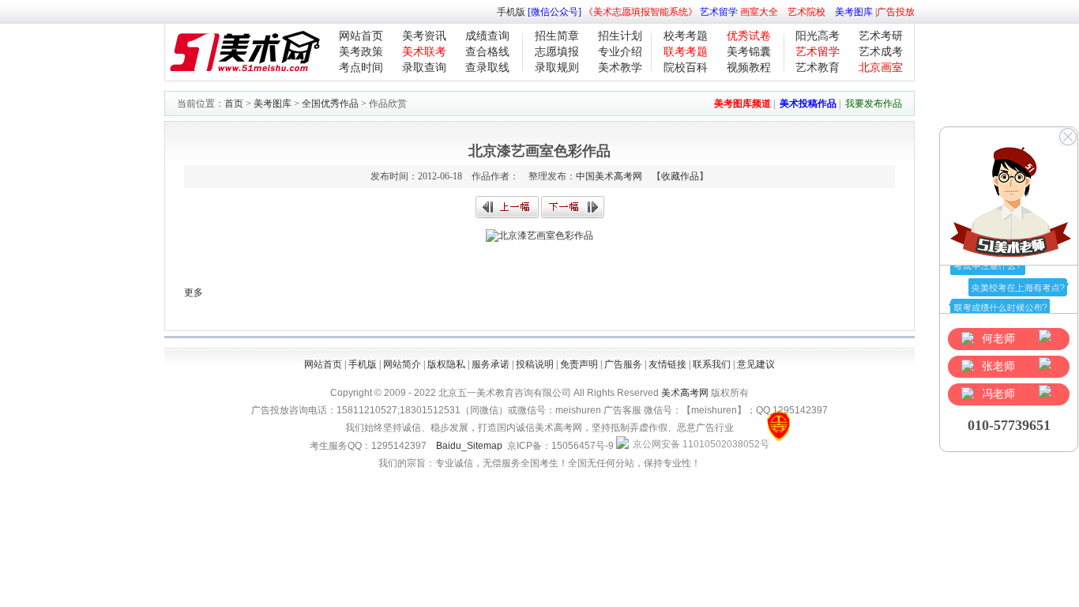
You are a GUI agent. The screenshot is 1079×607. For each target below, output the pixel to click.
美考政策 (361, 52)
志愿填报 (557, 52)
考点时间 (361, 68)
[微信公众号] (554, 11)
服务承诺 (490, 364)
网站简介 (402, 364)
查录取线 (487, 68)
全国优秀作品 (330, 103)
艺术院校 (806, 11)
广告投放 (896, 11)
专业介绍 (620, 52)
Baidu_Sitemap (469, 445)
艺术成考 (881, 52)
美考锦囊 (749, 52)
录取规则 (557, 68)
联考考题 (686, 52)
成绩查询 (487, 36)
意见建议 (756, 364)
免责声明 (579, 364)
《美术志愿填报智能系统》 (640, 11)
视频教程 (749, 68)
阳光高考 (817, 36)
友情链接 (667, 364)
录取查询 (424, 68)
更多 (193, 292)
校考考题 (686, 36)
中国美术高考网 (609, 176)
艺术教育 (817, 68)
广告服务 (623, 364)
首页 (233, 103)
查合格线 (487, 52)
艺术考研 (881, 36)
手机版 (511, 11)
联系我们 (712, 364)
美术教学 (620, 68)
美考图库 (854, 11)
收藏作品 (680, 176)
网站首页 (361, 36)
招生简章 (557, 36)
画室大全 (759, 11)
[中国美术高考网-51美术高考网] (244, 77)
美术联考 (424, 52)
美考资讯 (424, 36)
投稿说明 (535, 364)
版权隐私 (446, 364)
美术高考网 (685, 392)
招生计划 (620, 36)
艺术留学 (719, 11)
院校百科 (686, 68)
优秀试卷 (749, 36)
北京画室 (881, 68)
